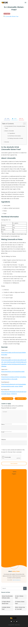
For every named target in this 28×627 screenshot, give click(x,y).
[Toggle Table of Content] (23, 124)
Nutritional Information (15, 135)
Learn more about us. (17, 580)
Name (6, 424)
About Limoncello (9, 130)
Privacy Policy (17, 624)
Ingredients (12, 133)
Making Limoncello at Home (16, 138)
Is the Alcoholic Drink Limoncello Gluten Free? (15, 127)
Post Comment (14, 463)
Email (6, 432)
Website (3, 439)
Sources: (7, 142)
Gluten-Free (7, 13)
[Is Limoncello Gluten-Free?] (14, 65)
